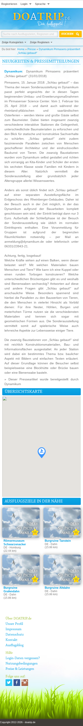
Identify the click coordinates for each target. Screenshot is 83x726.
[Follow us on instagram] (24, 682)
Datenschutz (15, 634)
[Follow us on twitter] (9, 682)
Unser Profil (14, 624)
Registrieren (9, 4)
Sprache (40, 4)
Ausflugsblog (14, 645)
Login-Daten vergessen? (23, 658)
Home (21, 49)
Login (24, 4)
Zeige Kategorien (12, 42)
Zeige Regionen (39, 42)
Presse (31, 49)
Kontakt (11, 640)
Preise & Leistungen (20, 669)
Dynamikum (13, 71)
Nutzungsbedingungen (22, 663)
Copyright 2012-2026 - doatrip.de (17, 722)
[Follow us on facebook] (17, 682)
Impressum (13, 629)
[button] (42, 452)
